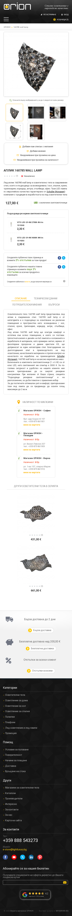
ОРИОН (7, 27)
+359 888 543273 (20, 840)
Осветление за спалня (17, 711)
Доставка (10, 766)
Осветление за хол (15, 706)
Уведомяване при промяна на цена (38, 155)
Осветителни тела (15, 695)
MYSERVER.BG (62, 911)
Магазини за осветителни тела (22, 788)
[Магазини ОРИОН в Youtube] (14, 857)
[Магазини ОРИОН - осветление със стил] (17, 6)
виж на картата (31, 424)
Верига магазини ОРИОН (21, 911)
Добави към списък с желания (37, 146)
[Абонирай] (65, 882)
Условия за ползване (17, 750)
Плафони (10, 722)
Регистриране (49, 15)
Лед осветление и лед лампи (21, 728)
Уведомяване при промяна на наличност (38, 160)
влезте (27, 282)
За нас (8, 815)
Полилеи (10, 717)
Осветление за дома (16, 700)
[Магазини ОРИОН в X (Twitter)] (22, 857)
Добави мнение (38, 151)
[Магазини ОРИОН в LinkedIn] (31, 857)
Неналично (29, 176)
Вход (66, 15)
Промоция (11, 733)
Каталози (10, 793)
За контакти (11, 810)
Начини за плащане (16, 760)
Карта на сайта (13, 820)
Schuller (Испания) (56, 191)
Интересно (11, 804)
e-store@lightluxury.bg (15, 849)
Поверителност (13, 755)
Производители (13, 799)
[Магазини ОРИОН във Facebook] (5, 857)
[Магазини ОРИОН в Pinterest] (39, 857)
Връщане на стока (15, 771)
